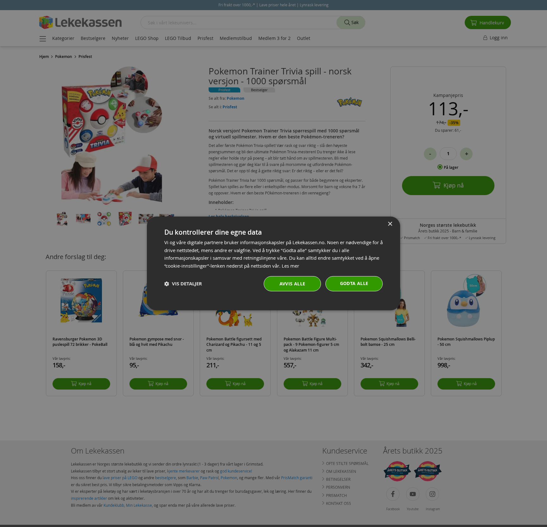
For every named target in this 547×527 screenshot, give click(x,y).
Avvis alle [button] (292, 284)
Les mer (290, 266)
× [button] (389, 224)
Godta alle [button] (354, 283)
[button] (183, 284)
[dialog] (273, 263)
